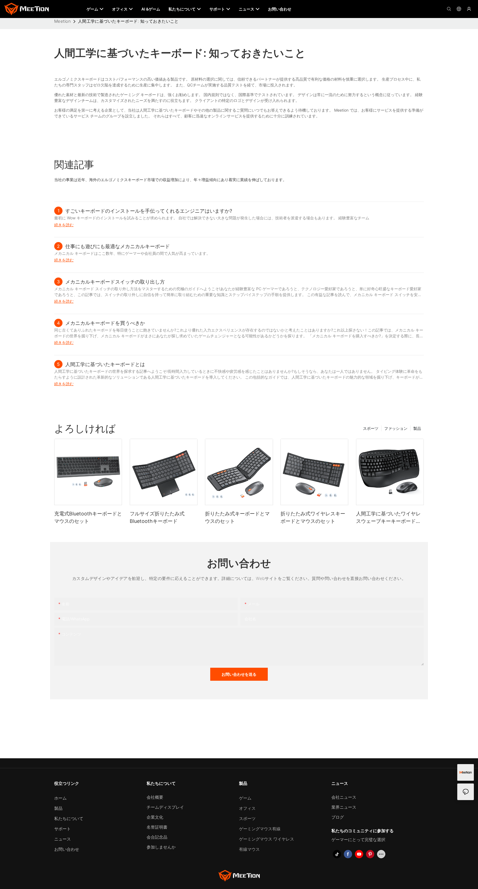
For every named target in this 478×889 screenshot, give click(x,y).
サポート (62, 828)
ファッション (395, 428)
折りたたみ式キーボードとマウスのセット (237, 517)
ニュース (62, 839)
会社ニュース (343, 797)
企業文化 (155, 817)
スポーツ (370, 428)
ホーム (60, 798)
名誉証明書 (157, 827)
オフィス (247, 808)
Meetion (62, 21)
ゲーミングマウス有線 (259, 828)
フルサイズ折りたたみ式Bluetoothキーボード (157, 517)
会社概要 (155, 797)
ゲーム (245, 798)
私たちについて (68, 818)
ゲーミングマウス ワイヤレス (266, 839)
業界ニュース (343, 807)
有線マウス (249, 849)
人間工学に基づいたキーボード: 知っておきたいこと (128, 21)
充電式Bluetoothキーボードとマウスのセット (88, 517)
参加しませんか (161, 847)
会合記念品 (157, 837)
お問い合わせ (66, 849)
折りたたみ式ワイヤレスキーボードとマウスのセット (312, 517)
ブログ (337, 817)
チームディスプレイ (165, 807)
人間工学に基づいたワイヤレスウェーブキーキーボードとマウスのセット (388, 518)
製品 (417, 428)
